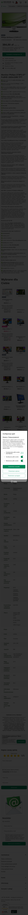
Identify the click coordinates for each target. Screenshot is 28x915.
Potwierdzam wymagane (14, 475)
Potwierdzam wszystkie (14, 466)
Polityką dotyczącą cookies (16, 441)
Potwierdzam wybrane (14, 471)
